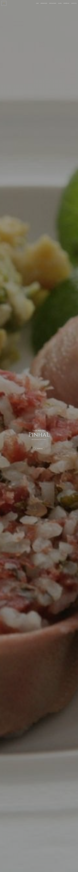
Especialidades (52, 3)
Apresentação (44, 3)
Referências (66, 3)
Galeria (60, 3)
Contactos (74, 3)
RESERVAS (39, 448)
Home (37, 3)
